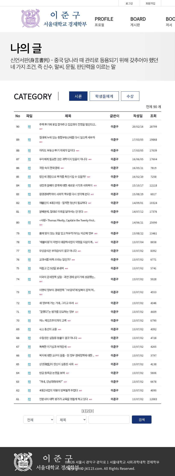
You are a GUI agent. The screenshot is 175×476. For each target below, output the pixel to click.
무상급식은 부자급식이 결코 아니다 (58, 251)
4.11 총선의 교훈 (48, 329)
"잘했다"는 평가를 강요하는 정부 (57, 312)
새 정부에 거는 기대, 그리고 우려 (57, 303)
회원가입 (150, 3)
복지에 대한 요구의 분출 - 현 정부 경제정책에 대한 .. (67, 355)
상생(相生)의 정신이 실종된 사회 (57, 364)
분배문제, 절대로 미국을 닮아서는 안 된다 (61, 211)
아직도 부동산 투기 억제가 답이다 (57, 150)
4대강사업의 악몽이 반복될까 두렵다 (59, 390)
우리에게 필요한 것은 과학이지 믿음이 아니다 (63, 159)
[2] (88, 410)
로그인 (129, 3)
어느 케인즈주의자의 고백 (53, 320)
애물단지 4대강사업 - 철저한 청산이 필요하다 (63, 203)
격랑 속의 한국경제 (50, 168)
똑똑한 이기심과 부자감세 (53, 347)
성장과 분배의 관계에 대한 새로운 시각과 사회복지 (66, 185)
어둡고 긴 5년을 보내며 (52, 268)
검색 (142, 419)
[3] (92, 410)
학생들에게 (104, 96)
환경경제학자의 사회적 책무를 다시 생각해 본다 (65, 194)
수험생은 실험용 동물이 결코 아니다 (58, 338)
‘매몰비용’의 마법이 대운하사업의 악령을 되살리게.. (67, 242)
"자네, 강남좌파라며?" (51, 381)
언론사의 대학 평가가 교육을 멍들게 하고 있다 (64, 399)
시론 (78, 96)
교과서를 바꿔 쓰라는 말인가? (55, 259)
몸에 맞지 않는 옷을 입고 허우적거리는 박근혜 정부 (66, 233)
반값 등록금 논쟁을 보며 (52, 373)
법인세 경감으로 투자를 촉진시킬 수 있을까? (63, 177)
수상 (130, 96)
